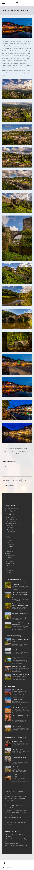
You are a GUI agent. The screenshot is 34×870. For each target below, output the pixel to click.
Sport (7, 568)
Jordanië (9, 540)
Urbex (6, 553)
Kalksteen (13, 800)
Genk (19, 796)
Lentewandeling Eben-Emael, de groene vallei (20, 623)
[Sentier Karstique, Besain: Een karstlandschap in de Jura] (8, 606)
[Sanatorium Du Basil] (8, 751)
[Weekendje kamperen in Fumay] (8, 659)
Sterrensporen (9, 570)
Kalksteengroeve (22, 800)
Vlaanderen (18, 820)
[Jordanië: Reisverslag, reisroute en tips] (8, 700)
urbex (19, 817)
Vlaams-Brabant (9, 820)
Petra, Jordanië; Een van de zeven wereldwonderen (20, 716)
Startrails (24, 812)
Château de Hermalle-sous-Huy (18, 839)
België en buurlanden (11, 523)
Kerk (16, 803)
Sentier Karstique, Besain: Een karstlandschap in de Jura (20, 604)
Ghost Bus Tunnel (17, 741)
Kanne (6, 803)
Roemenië (9, 549)
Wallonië (24, 448)
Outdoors (7, 513)
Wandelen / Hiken (10, 519)
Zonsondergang (8, 824)
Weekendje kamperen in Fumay (19, 657)
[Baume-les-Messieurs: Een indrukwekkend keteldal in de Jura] (8, 595)
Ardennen (11, 448)
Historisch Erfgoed (9, 511)
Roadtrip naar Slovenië (18, 649)
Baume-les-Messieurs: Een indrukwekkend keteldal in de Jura (20, 594)
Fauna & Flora (9, 515)
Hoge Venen (22, 798)
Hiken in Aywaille (17, 767)
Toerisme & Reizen (9, 521)
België (6, 794)
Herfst (6, 798)
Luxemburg (10, 531)
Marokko (9, 542)
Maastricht (23, 805)
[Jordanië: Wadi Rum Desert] (8, 709)
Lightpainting (9, 566)
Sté (7, 843)
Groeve (24, 796)
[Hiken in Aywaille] (8, 769)
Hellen (8, 835)
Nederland (10, 534)
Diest (15, 794)
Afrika (6, 791)
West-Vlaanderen (22, 822)
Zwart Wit (8, 572)
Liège (12, 805)
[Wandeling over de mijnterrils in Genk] (8, 777)
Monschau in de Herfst (18, 666)
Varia (13, 451)
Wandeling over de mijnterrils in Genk (20, 775)
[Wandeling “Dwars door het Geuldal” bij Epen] (8, 615)
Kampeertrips (9, 517)
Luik (17, 805)
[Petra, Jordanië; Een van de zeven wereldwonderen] (8, 717)
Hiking (15, 798)
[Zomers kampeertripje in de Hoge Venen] (8, 641)
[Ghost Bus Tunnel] (8, 743)
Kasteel (12, 803)
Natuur (25, 810)
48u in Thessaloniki (17, 689)
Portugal (9, 546)
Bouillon (18, 448)
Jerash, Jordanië (16, 726)
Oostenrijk (10, 544)
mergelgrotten (18, 810)
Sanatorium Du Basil (18, 749)
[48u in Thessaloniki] (8, 692)
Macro (6, 807)
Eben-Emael (7, 796)
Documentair (9, 563)
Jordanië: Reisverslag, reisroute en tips (18, 698)
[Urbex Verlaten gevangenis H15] (8, 759)
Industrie (7, 800)
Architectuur (9, 561)
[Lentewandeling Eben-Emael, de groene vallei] (8, 625)
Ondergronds (9, 555)
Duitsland (9, 527)
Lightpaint (22, 803)
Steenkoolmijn (9, 815)
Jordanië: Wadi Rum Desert (19, 707)
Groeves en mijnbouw (10, 508)
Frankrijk (9, 529)
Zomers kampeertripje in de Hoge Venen (20, 640)
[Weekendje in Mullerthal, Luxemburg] (8, 585)
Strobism (16, 815)
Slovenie (9, 551)
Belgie (9, 451)
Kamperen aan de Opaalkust (20, 674)
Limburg (7, 805)
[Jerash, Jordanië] (8, 728)
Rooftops (8, 557)
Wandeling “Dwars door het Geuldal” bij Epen (20, 614)
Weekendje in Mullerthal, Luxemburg (19, 583)
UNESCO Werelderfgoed (10, 817)
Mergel (18, 807)
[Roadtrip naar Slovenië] (8, 651)
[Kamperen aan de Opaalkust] (8, 677)
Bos (11, 794)
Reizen (7, 536)
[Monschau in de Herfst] (8, 669)
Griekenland (10, 538)
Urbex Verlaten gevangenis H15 (20, 758)
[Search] (27, 497)
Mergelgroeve (8, 810)
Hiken (10, 798)
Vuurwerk (7, 822)
